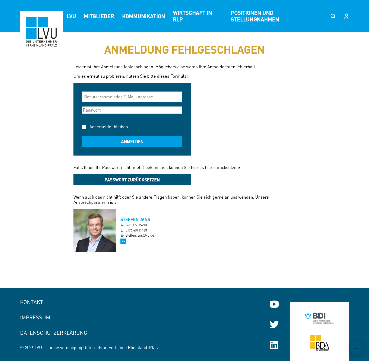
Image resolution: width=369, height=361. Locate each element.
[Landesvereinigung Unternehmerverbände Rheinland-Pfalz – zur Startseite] (41, 32)
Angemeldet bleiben (108, 126)
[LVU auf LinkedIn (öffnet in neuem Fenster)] (274, 345)
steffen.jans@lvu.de (140, 235)
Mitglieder (99, 16)
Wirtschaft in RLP (192, 15)
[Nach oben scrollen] (356, 348)
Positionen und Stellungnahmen (255, 15)
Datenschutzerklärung (53, 332)
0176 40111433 (136, 230)
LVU (71, 16)
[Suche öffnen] (333, 16)
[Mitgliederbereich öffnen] (346, 16)
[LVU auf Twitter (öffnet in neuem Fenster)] (274, 324)
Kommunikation (143, 16)
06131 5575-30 (136, 225)
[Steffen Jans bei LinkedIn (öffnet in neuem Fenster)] (123, 241)
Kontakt (31, 302)
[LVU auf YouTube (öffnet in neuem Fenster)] (274, 304)
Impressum (35, 317)
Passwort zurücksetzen (132, 179)
